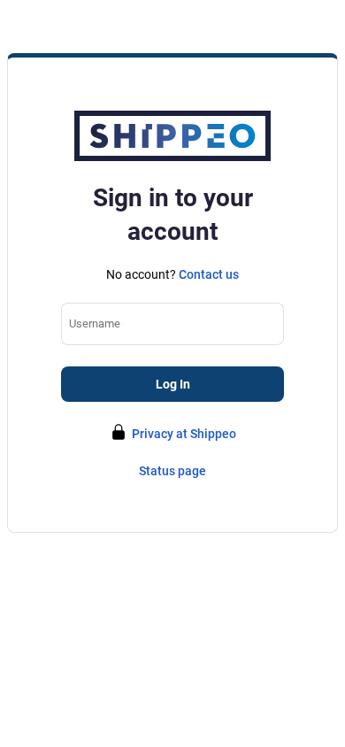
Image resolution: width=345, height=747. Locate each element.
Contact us (209, 274)
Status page (172, 471)
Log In (173, 384)
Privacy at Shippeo (184, 434)
